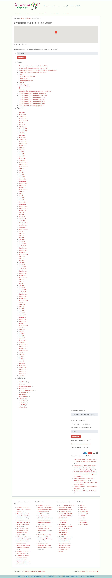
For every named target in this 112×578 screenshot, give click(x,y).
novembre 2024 (23, 131)
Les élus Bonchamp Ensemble (27, 76)
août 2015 (21, 327)
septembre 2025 (23, 120)
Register (21, 89)
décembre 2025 (23, 118)
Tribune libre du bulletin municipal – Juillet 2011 (32, 93)
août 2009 (21, 375)
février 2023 (22, 158)
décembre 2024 (23, 129)
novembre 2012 (23, 369)
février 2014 (22, 365)
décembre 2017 (23, 271)
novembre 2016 (23, 296)
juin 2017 (21, 281)
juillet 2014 (22, 355)
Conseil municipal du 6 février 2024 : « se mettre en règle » (24, 509)
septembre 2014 (23, 350)
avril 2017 (21, 286)
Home (22, 18)
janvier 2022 (22, 181)
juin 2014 (21, 357)
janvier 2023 (22, 160)
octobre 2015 (22, 323)
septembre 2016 (23, 300)
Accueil (18, 13)
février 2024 (22, 137)
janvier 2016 (22, 317)
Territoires (54, 13)
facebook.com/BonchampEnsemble (81, 444)
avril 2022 (21, 175)
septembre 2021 (23, 189)
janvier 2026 (22, 116)
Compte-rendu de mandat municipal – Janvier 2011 (33, 72)
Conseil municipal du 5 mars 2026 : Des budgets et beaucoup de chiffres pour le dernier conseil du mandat (45, 509)
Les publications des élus (26, 80)
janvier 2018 (22, 269)
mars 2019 (22, 242)
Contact (66, 13)
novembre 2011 (23, 371)
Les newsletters (23, 78)
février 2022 (22, 179)
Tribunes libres (25, 392)
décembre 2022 (23, 162)
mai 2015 (21, 334)
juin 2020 (21, 212)
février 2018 (22, 267)
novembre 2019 (23, 225)
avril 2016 (21, 311)
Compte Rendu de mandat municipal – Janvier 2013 (33, 68)
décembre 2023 (23, 141)
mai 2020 (21, 214)
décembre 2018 (23, 248)
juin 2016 (21, 306)
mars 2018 (22, 265)
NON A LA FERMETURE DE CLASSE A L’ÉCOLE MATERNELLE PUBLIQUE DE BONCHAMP (85, 474)
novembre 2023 (23, 143)
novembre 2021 (23, 185)
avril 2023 (21, 154)
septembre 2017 (23, 277)
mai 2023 (21, 152)
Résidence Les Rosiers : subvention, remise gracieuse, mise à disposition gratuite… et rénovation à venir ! (23, 560)
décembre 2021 (23, 183)
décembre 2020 (23, 206)
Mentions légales (23, 85)
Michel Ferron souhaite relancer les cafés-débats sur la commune (23, 516)
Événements (29, 18)
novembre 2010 (23, 373)
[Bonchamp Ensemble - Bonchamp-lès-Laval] (27, 9)
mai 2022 (21, 173)
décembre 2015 (23, 319)
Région (23, 403)
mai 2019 (21, 237)
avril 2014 (21, 361)
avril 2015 (21, 336)
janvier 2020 (22, 221)
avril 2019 (21, 239)
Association (29, 13)
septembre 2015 (23, 325)
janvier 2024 (22, 139)
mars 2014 (22, 363)
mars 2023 (22, 156)
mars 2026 (22, 112)
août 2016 (21, 302)
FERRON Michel (63, 511)
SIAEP (23, 405)
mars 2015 (22, 338)
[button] (56, 32)
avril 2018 (21, 263)
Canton (23, 401)
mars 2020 (22, 216)
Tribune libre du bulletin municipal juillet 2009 (32, 101)
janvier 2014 (22, 367)
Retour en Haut (92, 571)
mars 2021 (22, 200)
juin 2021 (21, 193)
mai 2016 (21, 309)
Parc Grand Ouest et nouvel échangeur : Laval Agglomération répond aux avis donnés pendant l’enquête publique (85, 468)
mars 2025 (22, 124)
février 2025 (22, 127)
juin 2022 (21, 170)
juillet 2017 (22, 279)
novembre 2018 (23, 250)
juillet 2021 (22, 191)
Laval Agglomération (25, 386)
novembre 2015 (23, 321)
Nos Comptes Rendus (27, 390)
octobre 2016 (22, 298)
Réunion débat (23, 396)
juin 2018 (21, 258)
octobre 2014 (22, 348)
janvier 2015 (22, 342)
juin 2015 (21, 332)
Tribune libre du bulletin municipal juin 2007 (31, 106)
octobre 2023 (22, 145)
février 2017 (22, 290)
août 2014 (21, 352)
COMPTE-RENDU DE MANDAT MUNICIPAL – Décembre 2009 (38, 70)
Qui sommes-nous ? (24, 87)
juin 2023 (21, 150)
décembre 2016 (23, 294)
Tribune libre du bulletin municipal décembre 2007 (33, 95)
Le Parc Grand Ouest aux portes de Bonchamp (65, 539)
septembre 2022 (23, 166)
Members (21, 83)
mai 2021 (21, 196)
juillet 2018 (22, 256)
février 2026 (22, 114)
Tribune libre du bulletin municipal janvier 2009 (32, 97)
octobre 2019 (22, 227)
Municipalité (42, 13)
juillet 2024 (22, 133)
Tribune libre (22, 407)
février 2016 (22, 315)
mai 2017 (21, 283)
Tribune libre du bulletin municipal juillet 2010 (32, 103)
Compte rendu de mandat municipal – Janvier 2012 (33, 66)
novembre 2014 (23, 346)
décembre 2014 (23, 344)
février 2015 (22, 340)
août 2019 (21, 231)
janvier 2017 (22, 292)
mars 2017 (22, 288)
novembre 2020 (23, 208)
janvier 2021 (22, 204)
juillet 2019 (22, 233)
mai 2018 (21, 260)
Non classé (22, 394)
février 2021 (22, 202)
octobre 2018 (22, 252)
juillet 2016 (22, 304)
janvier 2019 (22, 246)
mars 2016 (22, 313)
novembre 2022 (23, 164)
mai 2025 (21, 122)
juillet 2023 (22, 147)
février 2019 (22, 244)
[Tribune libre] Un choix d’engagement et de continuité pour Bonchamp (45, 537)
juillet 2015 (22, 329)
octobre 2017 (22, 275)
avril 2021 (21, 198)
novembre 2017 (23, 273)
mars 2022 (22, 177)
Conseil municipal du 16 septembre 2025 (85, 491)
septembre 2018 (23, 254)
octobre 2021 (22, 187)
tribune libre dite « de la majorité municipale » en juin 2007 (35, 91)
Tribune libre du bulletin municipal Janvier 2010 (32, 99)
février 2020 (22, 219)
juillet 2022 (22, 168)
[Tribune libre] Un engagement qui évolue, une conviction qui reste (44, 545)
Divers (20, 384)
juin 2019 (21, 235)
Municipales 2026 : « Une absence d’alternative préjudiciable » (45, 528)
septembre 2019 (23, 229)
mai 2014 (21, 359)
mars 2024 (22, 135)
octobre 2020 (22, 210)
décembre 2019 (23, 223)
